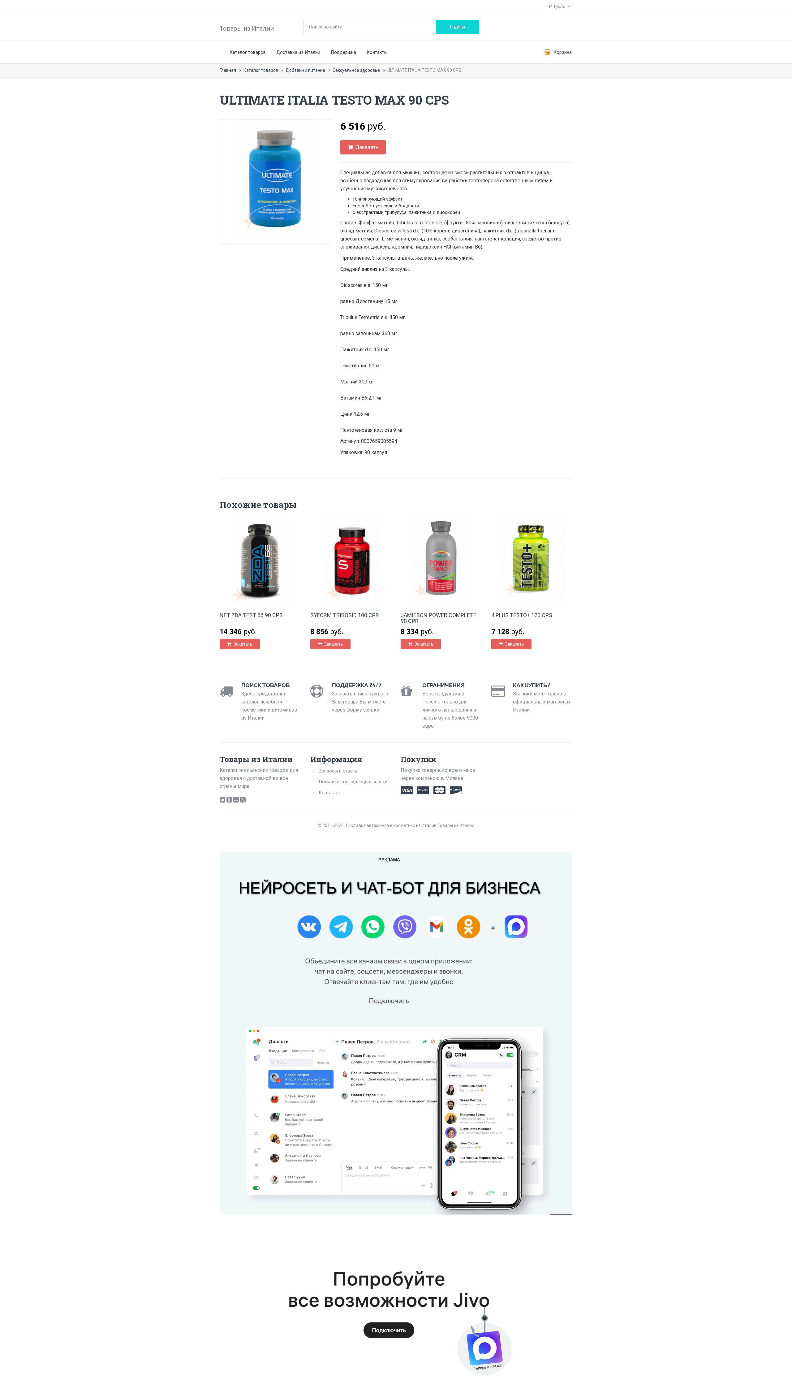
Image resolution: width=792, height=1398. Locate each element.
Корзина (562, 52)
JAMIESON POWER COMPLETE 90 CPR (438, 618)
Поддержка (343, 52)
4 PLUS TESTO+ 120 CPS (521, 615)
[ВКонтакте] (222, 800)
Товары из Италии (247, 28)
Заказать (366, 147)
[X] (243, 800)
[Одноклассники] (229, 800)
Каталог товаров (248, 52)
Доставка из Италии (298, 52)
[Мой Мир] (236, 800)
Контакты (377, 52)
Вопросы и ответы (338, 771)
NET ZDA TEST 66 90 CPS (251, 615)
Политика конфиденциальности (353, 782)
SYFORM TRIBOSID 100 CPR (344, 615)
